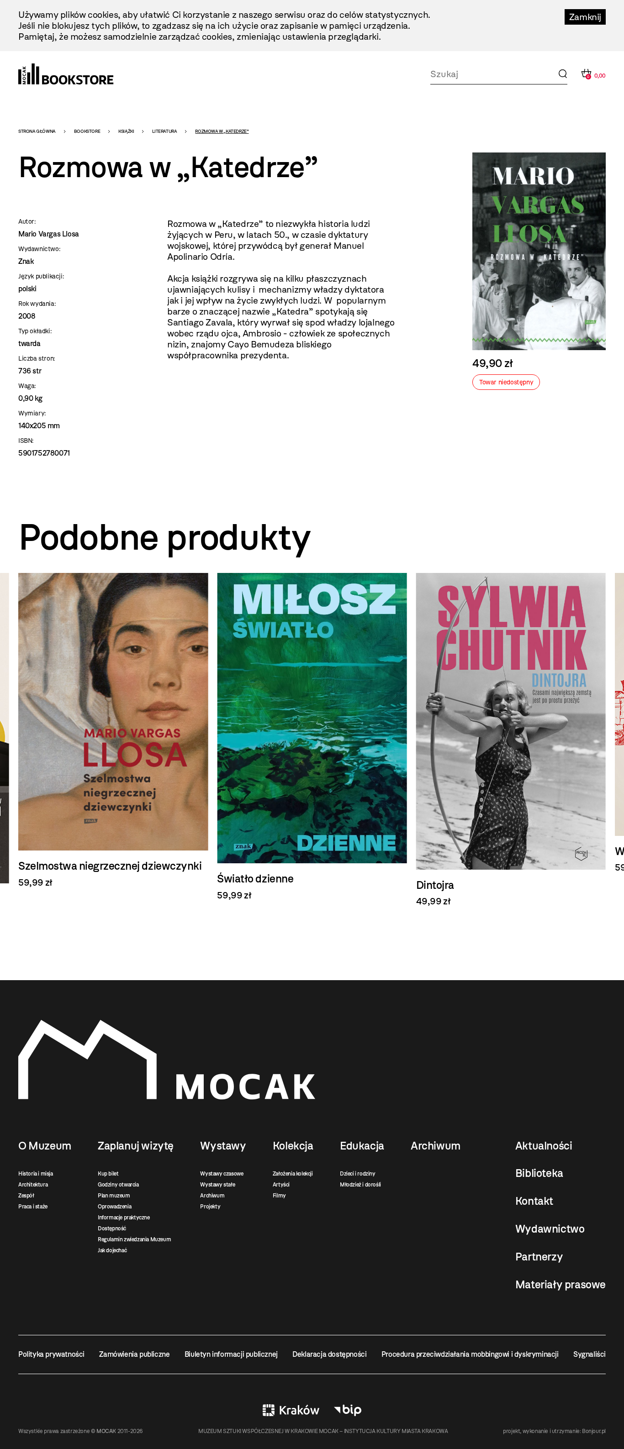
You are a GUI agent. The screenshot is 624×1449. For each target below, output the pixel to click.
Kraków (291, 1410)
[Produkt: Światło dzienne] (113, 737)
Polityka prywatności (51, 1354)
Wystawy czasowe (221, 1174)
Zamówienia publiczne (134, 1354)
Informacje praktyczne (124, 1217)
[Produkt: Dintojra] (312, 740)
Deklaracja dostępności (329, 1354)
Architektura (33, 1184)
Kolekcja (293, 1145)
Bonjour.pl (594, 1431)
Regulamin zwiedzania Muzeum (134, 1239)
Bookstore (87, 131)
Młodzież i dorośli (360, 1184)
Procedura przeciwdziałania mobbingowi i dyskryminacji (470, 1354)
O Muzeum (44, 1145)
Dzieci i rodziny (357, 1174)
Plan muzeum (114, 1195)
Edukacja (362, 1145)
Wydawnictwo (550, 1229)
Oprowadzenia (114, 1206)
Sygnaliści (589, 1354)
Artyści (281, 1184)
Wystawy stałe (217, 1184)
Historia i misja (35, 1174)
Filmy (279, 1195)
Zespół (26, 1195)
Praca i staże (33, 1206)
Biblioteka (539, 1173)
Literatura (164, 131)
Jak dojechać (112, 1250)
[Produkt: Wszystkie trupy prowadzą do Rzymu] (511, 723)
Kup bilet (108, 1174)
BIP (347, 1410)
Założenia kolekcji (293, 1174)
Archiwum (212, 1195)
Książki (126, 131)
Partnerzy (539, 1256)
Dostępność (112, 1228)
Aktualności (543, 1145)
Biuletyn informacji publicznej (231, 1354)
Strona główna (37, 131)
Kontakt (534, 1201)
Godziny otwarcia (118, 1184)
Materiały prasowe (560, 1284)
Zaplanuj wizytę (136, 1145)
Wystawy (223, 1145)
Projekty (210, 1206)
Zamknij (585, 16)
